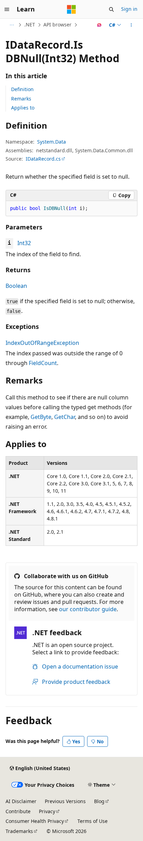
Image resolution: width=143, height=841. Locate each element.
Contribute (18, 811)
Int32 (24, 243)
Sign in (129, 9)
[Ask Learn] (99, 25)
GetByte (41, 417)
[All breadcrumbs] (12, 25)
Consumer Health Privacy (35, 821)
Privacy (47, 811)
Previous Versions (65, 801)
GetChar (64, 417)
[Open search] (111, 9)
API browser (57, 24)
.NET (29, 24)
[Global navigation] (7, 9)
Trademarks (19, 831)
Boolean (16, 286)
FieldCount (43, 363)
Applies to (22, 107)
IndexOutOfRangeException (42, 343)
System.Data (51, 141)
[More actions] (131, 25)
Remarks (21, 98)
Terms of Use (92, 821)
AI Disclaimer (21, 801)
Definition (22, 89)
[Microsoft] (71, 9)
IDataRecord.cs (43, 158)
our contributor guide (88, 609)
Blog (99, 801)
